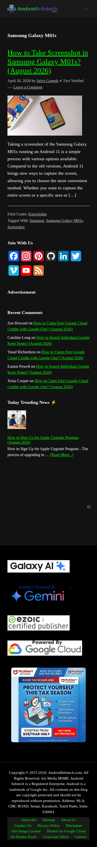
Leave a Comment (27, 87)
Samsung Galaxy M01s (64, 220)
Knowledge (37, 214)
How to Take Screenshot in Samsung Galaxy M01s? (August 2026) (47, 62)
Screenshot (16, 227)
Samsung (37, 220)
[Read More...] (61, 455)
